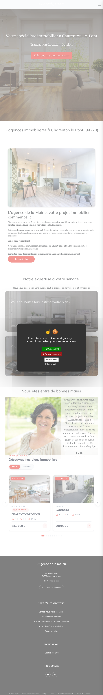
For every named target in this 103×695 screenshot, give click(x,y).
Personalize (51, 359)
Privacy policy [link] (51, 364)
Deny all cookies (52, 354)
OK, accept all (52, 349)
